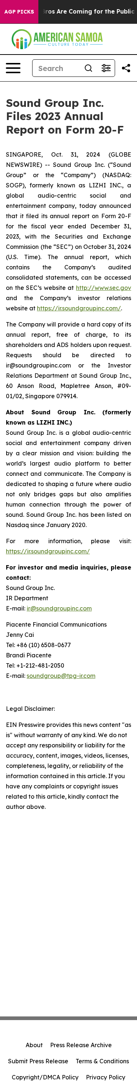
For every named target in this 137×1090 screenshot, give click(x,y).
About (34, 1045)
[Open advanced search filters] (106, 68)
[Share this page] (126, 68)
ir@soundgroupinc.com (59, 608)
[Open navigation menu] (13, 68)
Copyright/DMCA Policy (45, 1077)
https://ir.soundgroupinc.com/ (79, 308)
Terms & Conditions (102, 1061)
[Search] (88, 68)
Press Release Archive (81, 1045)
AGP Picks (19, 11)
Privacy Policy (105, 1077)
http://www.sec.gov (103, 287)
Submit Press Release (38, 1061)
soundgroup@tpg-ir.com (61, 675)
